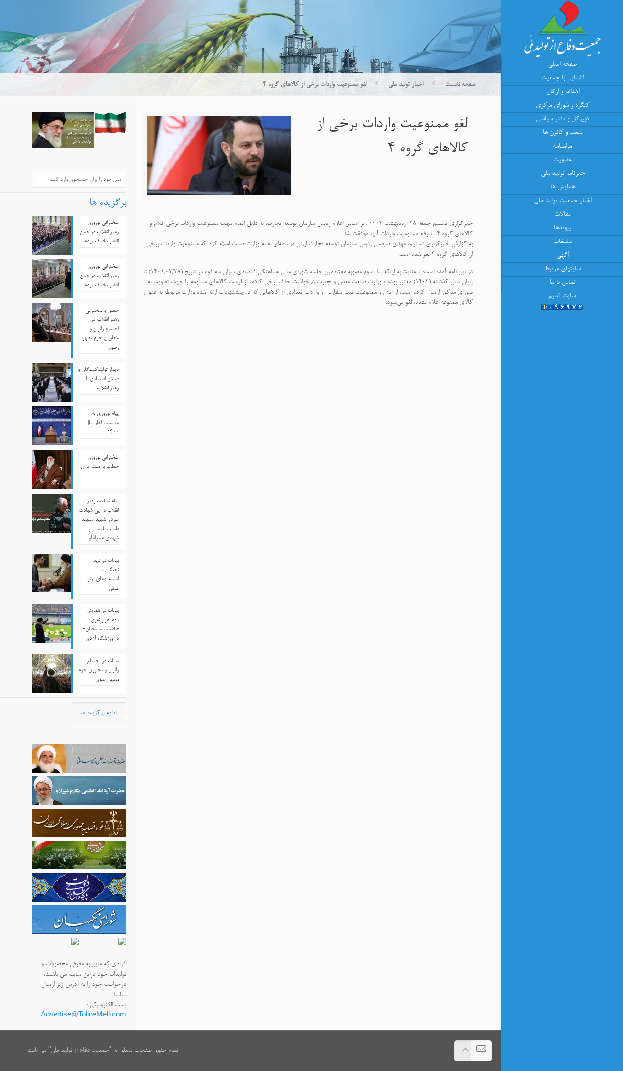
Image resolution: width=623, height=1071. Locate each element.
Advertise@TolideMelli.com (83, 1015)
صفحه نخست (460, 84)
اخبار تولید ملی (405, 84)
